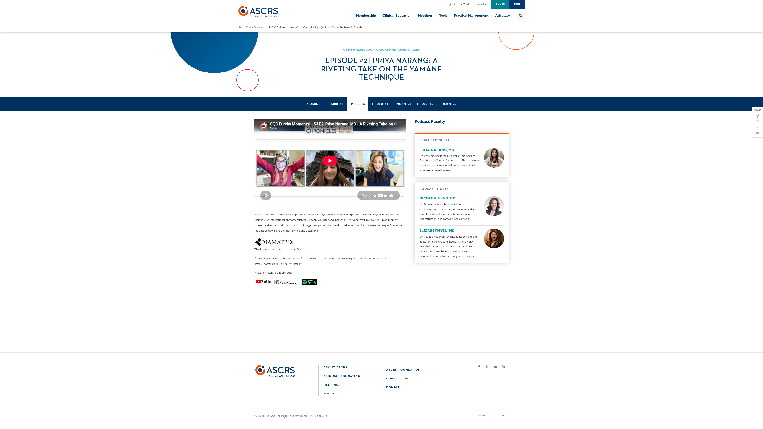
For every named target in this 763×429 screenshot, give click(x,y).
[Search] (521, 16)
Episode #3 (380, 104)
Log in (500, 4)
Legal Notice (498, 415)
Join (517, 4)
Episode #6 (448, 104)
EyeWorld (465, 4)
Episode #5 (425, 104)
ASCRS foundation (403, 370)
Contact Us (397, 378)
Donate (393, 387)
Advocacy (502, 15)
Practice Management (471, 15)
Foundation (480, 4)
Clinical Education (396, 15)
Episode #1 (335, 104)
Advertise (481, 415)
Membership (366, 15)
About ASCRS (335, 367)
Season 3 (294, 27)
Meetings (425, 15)
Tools (443, 15)
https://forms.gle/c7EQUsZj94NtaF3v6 (278, 264)
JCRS (452, 4)
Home (239, 27)
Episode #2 (358, 104)
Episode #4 (403, 104)
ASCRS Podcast (277, 27)
